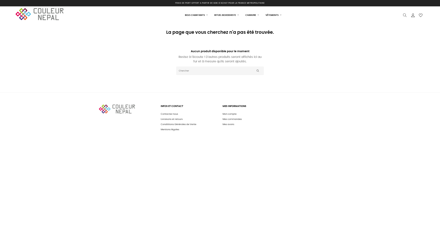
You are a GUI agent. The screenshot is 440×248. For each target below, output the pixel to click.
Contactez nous (169, 114)
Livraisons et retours (172, 119)
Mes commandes (232, 119)
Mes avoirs (228, 124)
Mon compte (229, 114)
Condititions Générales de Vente (178, 124)
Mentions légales (170, 129)
